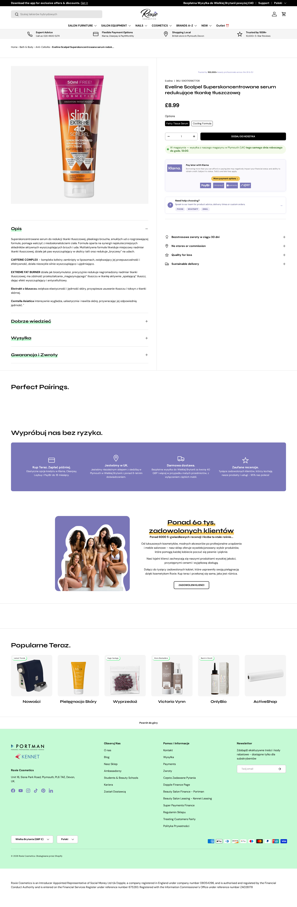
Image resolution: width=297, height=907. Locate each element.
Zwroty (167, 771)
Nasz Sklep (111, 764)
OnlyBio (219, 701)
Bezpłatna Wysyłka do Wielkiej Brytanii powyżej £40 (218, 3)
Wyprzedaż (125, 701)
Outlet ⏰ (222, 25)
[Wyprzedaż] (125, 675)
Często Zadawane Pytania (179, 778)
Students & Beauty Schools (121, 778)
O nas (107, 750)
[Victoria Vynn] (171, 675)
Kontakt (168, 750)
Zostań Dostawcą (115, 791)
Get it (84, 3)
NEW (204, 25)
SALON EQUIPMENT (114, 25)
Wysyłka (168, 757)
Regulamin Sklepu (174, 812)
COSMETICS (160, 25)
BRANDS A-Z (184, 25)
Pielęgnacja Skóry (78, 701)
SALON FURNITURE (80, 25)
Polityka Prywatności (176, 826)
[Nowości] (31, 675)
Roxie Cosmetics (27, 856)
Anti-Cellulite (43, 47)
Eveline (169, 80)
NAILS (139, 25)
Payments (169, 764)
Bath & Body (26, 47)
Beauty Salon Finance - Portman (183, 791)
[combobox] (56, 14)
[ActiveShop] (265, 675)
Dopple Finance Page (176, 784)
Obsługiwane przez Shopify (49, 856)
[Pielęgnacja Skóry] (78, 675)
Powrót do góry (148, 722)
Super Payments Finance (179, 805)
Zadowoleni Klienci (191, 585)
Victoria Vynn (171, 701)
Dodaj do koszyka (243, 136)
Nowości (32, 701)
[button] (284, 14)
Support (263, 3)
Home (14, 47)
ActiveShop (265, 701)
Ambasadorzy (113, 771)
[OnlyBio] (218, 675)
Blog (106, 757)
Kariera (108, 784)
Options (170, 116)
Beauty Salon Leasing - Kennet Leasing (187, 798)
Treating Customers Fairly (179, 819)
